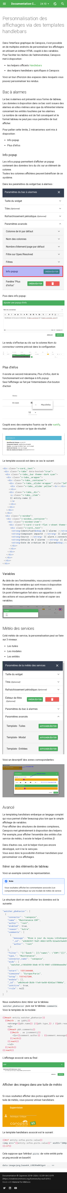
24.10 (43, 3)
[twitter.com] (4, 1188)
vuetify (56, 424)
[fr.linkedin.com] (9, 1188)
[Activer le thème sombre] (55, 4)
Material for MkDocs (21, 1182)
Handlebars (35, 65)
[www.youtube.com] (15, 1188)
